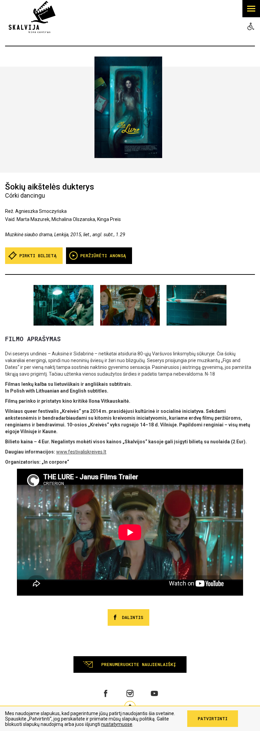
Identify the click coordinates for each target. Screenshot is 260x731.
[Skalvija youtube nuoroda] (154, 693)
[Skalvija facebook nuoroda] (105, 693)
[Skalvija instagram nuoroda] (130, 693)
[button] (251, 8)
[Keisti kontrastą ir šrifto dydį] (251, 26)
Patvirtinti (213, 718)
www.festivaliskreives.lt (81, 452)
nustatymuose (116, 724)
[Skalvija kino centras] (32, 16)
